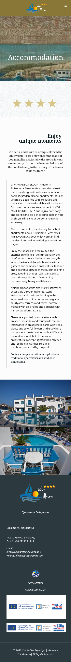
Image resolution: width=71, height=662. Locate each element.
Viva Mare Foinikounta (20, 528)
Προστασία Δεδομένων (35, 512)
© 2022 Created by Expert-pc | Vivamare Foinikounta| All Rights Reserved (35, 652)
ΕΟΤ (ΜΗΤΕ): (36, 583)
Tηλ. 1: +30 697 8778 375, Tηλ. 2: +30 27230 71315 (21, 539)
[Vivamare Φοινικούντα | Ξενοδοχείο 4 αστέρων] (35, 8)
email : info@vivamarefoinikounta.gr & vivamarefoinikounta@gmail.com (25, 551)
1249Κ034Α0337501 (35, 590)
